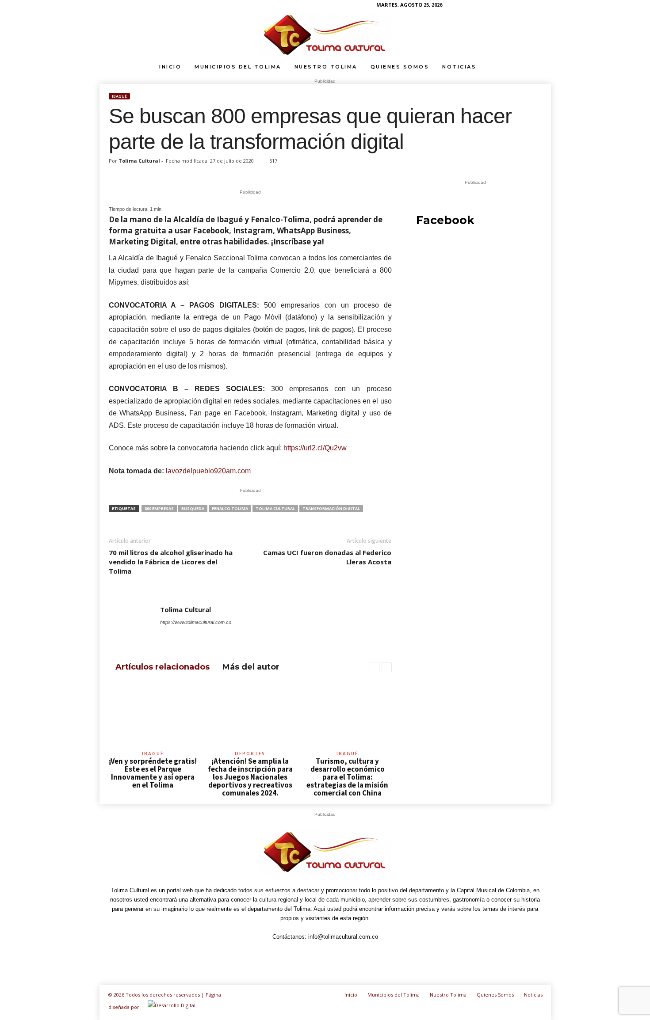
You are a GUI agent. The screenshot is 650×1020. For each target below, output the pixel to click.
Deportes (250, 753)
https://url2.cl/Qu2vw (315, 448)
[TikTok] (517, 6)
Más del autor (250, 667)
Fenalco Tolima (230, 508)
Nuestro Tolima (325, 67)
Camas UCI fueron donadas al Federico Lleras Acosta (327, 557)
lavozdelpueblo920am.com (208, 471)
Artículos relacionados (162, 667)
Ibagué (119, 96)
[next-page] (387, 667)
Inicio (170, 67)
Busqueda (192, 508)
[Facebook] (475, 6)
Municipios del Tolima (238, 67)
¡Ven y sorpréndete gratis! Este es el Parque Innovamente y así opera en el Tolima (153, 773)
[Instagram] (489, 6)
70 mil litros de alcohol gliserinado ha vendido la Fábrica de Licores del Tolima (171, 561)
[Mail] (190, 635)
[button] (537, 66)
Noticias (459, 67)
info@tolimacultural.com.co (343, 936)
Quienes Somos (400, 67)
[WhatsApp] (530, 6)
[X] (226, 635)
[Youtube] (544, 6)
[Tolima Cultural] (325, 35)
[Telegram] (503, 6)
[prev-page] (375, 667)
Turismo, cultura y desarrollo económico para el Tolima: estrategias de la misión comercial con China (347, 777)
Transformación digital (331, 508)
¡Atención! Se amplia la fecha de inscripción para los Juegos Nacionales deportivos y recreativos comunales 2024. (250, 777)
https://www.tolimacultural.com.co (195, 622)
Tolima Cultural (139, 160)
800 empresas (159, 508)
